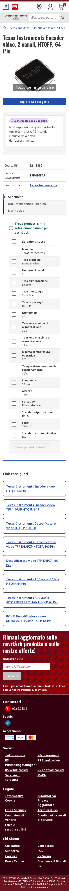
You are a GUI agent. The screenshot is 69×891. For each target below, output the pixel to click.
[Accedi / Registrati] (50, 6)
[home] (4, 27)
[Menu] (6, 7)
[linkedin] (8, 723)
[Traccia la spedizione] (39, 6)
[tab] (34, 197)
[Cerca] (62, 17)
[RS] (15, 7)
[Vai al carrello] (61, 6)
